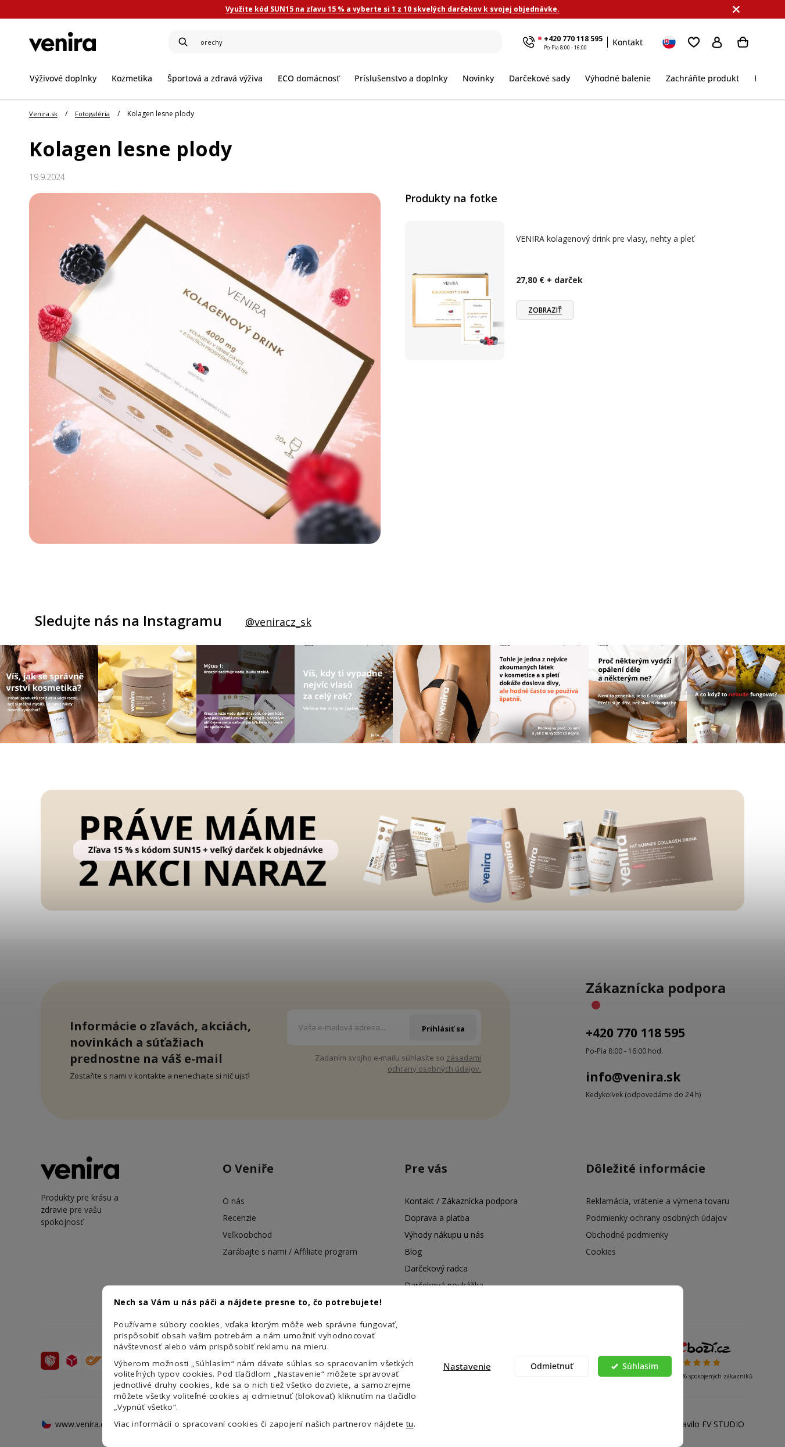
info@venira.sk (633, 1077)
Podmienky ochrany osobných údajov (656, 1217)
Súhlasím (640, 1366)
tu (410, 1424)
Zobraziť (545, 310)
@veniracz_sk (278, 622)
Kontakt (627, 42)
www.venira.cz (82, 1424)
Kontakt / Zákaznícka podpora (461, 1200)
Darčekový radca (436, 1268)
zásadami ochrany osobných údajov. (434, 1063)
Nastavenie (467, 1366)
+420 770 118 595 (573, 39)
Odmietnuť (551, 1366)
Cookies (601, 1251)
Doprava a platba (436, 1217)
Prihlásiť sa (719, 41)
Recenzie (239, 1217)
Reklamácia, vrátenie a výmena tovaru (657, 1200)
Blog (413, 1251)
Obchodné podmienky (627, 1234)
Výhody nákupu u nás (444, 1234)
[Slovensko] (670, 41)
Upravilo (706, 1424)
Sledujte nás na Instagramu (128, 621)
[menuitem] (67, 78)
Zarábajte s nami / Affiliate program (290, 1251)
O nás (234, 1200)
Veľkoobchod (247, 1234)
